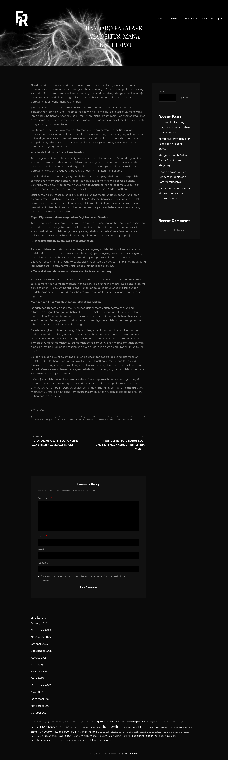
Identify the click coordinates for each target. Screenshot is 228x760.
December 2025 (41, 630)
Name (42, 536)
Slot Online (173, 19)
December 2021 (40, 698)
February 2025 (40, 671)
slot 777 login (107, 736)
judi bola (84, 727)
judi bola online (95, 727)
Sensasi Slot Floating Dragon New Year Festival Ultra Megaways (174, 127)
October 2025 (39, 643)
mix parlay (178, 727)
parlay (191, 727)
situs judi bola (104, 732)
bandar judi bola (152, 722)
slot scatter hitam (87, 740)
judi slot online (140, 727)
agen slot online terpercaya (130, 721)
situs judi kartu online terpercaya (86, 419)
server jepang (70, 731)
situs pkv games (125, 419)
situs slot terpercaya (52, 736)
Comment (45, 498)
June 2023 (37, 678)
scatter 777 (37, 731)
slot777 (69, 735)
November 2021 (40, 705)
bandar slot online (58, 727)
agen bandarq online (43, 417)
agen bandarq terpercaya (64, 417)
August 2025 (39, 657)
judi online (112, 726)
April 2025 (37, 664)
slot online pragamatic (41, 740)
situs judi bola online (119, 732)
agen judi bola (37, 722)
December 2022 (41, 685)
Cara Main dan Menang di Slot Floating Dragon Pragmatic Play (174, 193)
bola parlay (74, 727)
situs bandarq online (46, 419)
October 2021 (39, 712)
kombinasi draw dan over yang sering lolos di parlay (174, 143)
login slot (154, 727)
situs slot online (36, 736)
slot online (152, 735)
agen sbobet (89, 722)
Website (43, 562)
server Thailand (88, 731)
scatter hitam (52, 731)
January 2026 (39, 623)
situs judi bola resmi (137, 732)
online (185, 727)
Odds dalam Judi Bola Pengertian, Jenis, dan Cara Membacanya (172, 176)
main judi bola (166, 727)
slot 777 (78, 736)
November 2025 (41, 637)
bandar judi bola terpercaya (172, 722)
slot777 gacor (91, 736)
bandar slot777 (39, 727)
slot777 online (122, 736)
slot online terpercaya (64, 740)
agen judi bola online (52, 722)
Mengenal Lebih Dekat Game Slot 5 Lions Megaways (173, 160)
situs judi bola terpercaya (157, 732)
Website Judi (190, 19)
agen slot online (105, 721)
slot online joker (167, 736)
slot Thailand (105, 740)
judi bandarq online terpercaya (126, 417)
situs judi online (109, 419)
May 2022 (37, 692)
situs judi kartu (64, 419)
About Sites (208, 19)
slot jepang (138, 735)
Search (163, 91)
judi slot (127, 727)
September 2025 (41, 650)
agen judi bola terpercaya (72, 722)
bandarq (81, 417)
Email (42, 549)
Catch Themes (131, 753)
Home (159, 19)
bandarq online (92, 417)
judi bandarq (106, 417)
